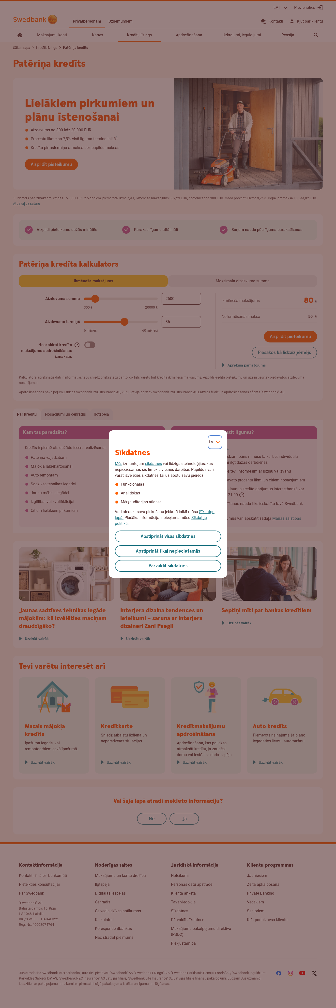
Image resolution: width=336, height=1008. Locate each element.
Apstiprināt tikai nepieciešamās (168, 551)
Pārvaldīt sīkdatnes (168, 566)
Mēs (118, 463)
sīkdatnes (153, 463)
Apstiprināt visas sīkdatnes (168, 536)
